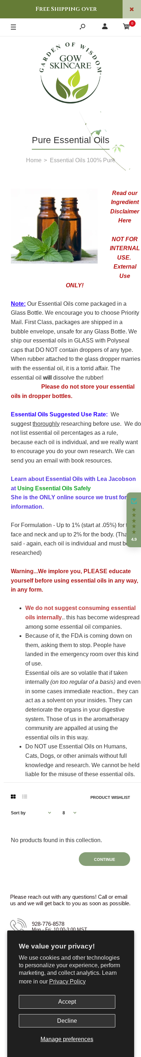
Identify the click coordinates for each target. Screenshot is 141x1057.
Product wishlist (110, 797)
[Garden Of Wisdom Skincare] (70, 74)
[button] (134, 519)
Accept (67, 1002)
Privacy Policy (67, 981)
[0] (126, 27)
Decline (67, 1021)
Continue (104, 859)
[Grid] (13, 797)
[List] (24, 797)
